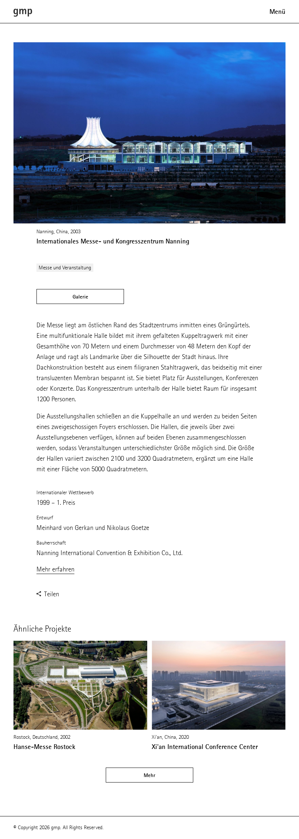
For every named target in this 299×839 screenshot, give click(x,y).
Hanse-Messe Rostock (44, 747)
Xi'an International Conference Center (205, 747)
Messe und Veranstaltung (65, 268)
